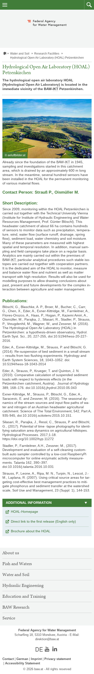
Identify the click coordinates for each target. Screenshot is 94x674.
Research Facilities (46, 53)
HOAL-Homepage (24, 511)
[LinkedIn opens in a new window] (55, 649)
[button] (89, 5)
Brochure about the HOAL (30, 531)
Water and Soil (19, 53)
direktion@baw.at (47, 639)
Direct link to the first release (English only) (43, 521)
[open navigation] (5, 5)
